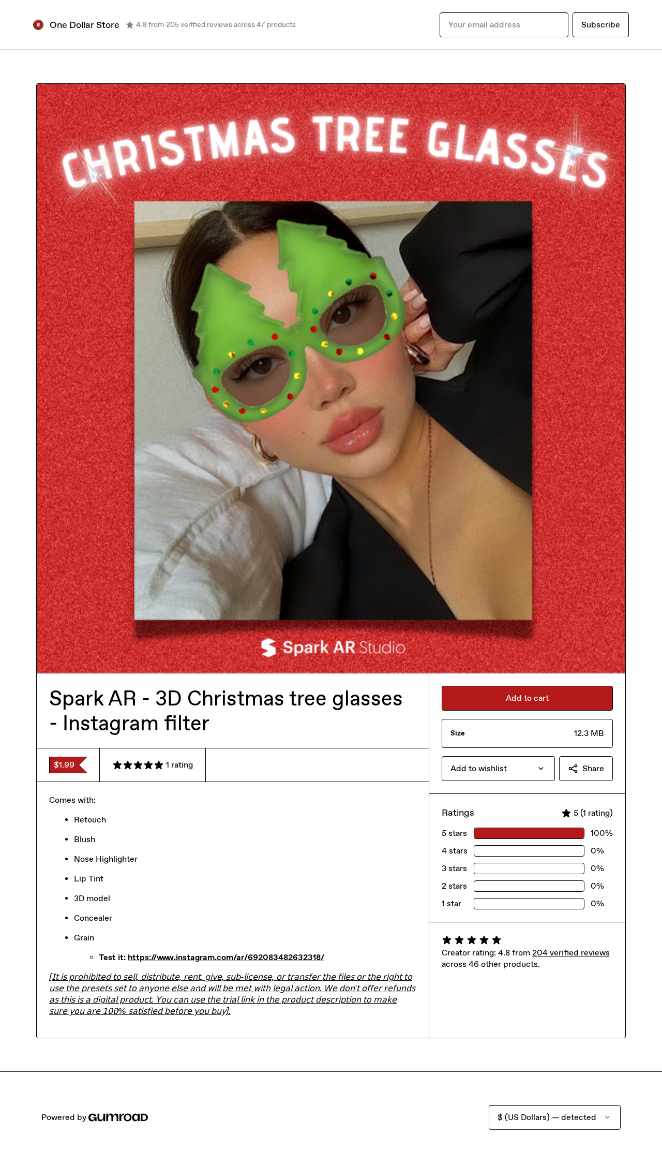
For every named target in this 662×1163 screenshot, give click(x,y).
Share (593, 768)
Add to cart (527, 698)
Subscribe (600, 25)
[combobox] (498, 768)
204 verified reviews (571, 953)
